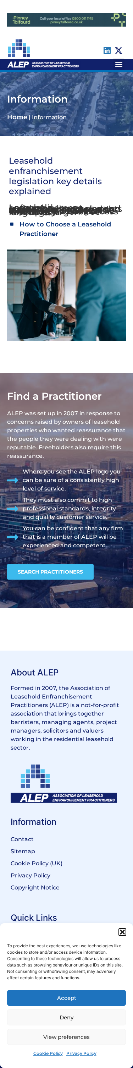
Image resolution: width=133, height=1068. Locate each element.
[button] (122, 932)
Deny (66, 1017)
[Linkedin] (107, 50)
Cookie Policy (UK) (36, 863)
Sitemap (23, 851)
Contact (22, 839)
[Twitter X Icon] (119, 50)
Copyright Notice (35, 887)
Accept (66, 998)
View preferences (66, 1037)
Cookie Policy (48, 1053)
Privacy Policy (81, 1053)
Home (17, 117)
